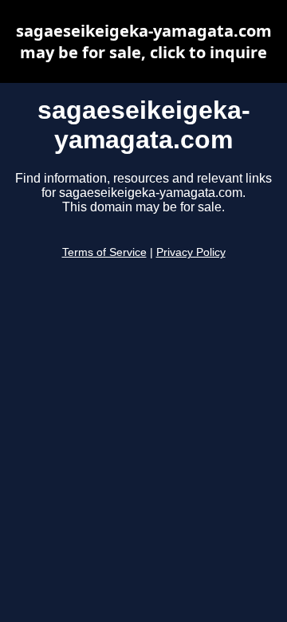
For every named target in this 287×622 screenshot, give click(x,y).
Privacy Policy (191, 252)
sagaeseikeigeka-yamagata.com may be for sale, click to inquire (144, 41)
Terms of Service (104, 252)
